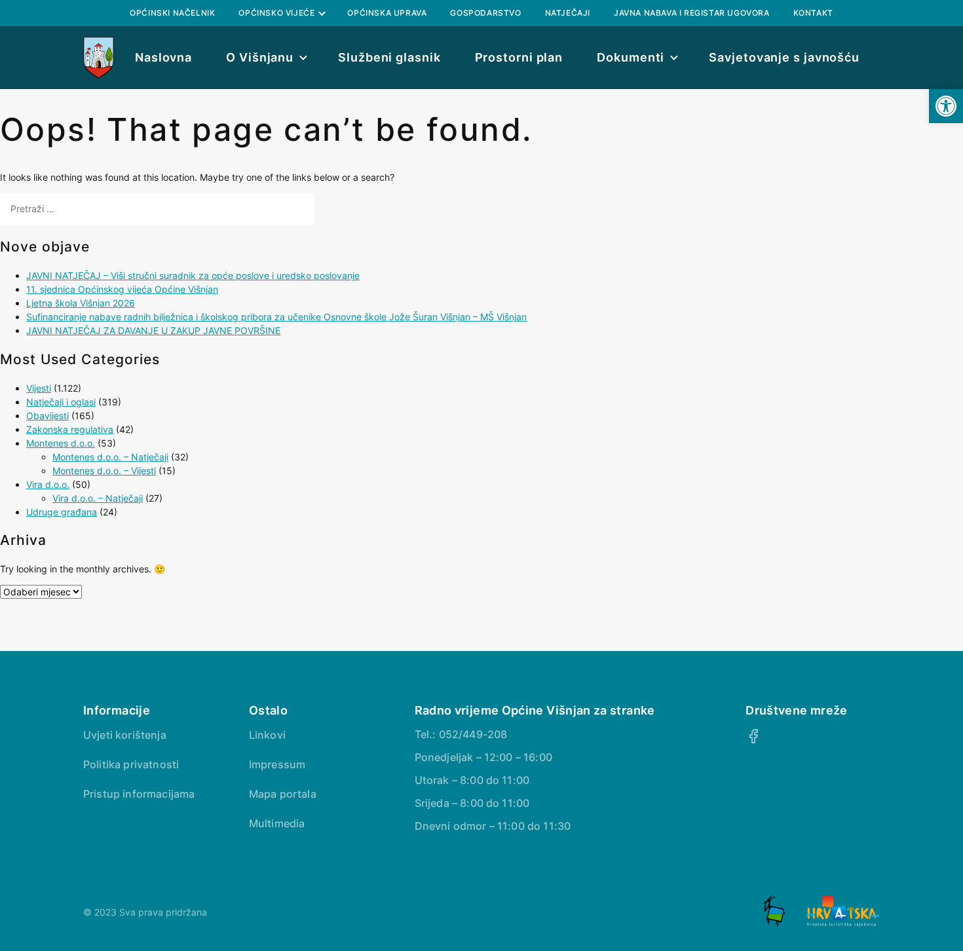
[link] (946, 106)
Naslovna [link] (163, 57)
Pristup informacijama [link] (139, 793)
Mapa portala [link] (282, 793)
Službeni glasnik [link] (389, 57)
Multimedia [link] (277, 823)
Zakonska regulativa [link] (69, 429)
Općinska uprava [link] (386, 13)
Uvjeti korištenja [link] (124, 734)
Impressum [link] (277, 764)
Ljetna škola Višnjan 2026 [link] (80, 302)
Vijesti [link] (38, 388)
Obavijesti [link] (47, 415)
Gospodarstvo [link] (485, 13)
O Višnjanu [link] (259, 57)
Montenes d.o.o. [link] (60, 443)
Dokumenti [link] (630, 57)
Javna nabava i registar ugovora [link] (692, 13)
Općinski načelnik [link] (172, 13)
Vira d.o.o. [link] (47, 484)
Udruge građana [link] (61, 511)
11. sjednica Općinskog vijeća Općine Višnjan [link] (122, 289)
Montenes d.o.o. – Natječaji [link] (110, 456)
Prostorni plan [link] (519, 57)
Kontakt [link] (813, 13)
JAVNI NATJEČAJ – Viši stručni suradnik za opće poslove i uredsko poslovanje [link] (193, 275)
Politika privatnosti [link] (131, 764)
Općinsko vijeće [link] (276, 13)
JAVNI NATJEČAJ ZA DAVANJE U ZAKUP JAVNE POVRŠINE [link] (153, 330)
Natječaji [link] (567, 13)
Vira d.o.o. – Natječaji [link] (97, 498)
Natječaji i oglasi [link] (61, 401)
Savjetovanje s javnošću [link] (784, 57)
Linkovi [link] (267, 734)
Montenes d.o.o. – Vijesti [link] (104, 470)
